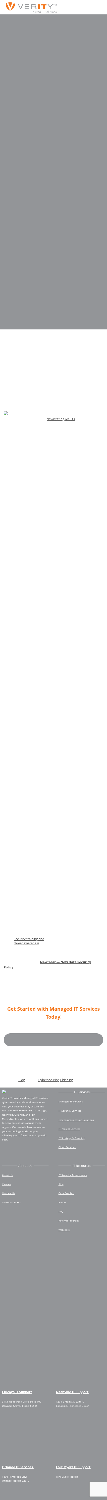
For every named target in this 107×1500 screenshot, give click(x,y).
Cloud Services (67, 1147)
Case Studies (66, 1193)
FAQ (60, 1211)
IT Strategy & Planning (71, 1138)
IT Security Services (69, 1110)
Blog (21, 1080)
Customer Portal (11, 1202)
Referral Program (68, 1220)
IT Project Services (69, 1129)
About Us (7, 1175)
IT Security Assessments (72, 1175)
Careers (6, 1184)
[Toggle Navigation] (95, 7)
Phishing (66, 1080)
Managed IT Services (70, 1101)
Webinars (64, 1229)
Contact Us (8, 1193)
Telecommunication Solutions (76, 1120)
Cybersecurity (48, 1080)
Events (62, 1202)
